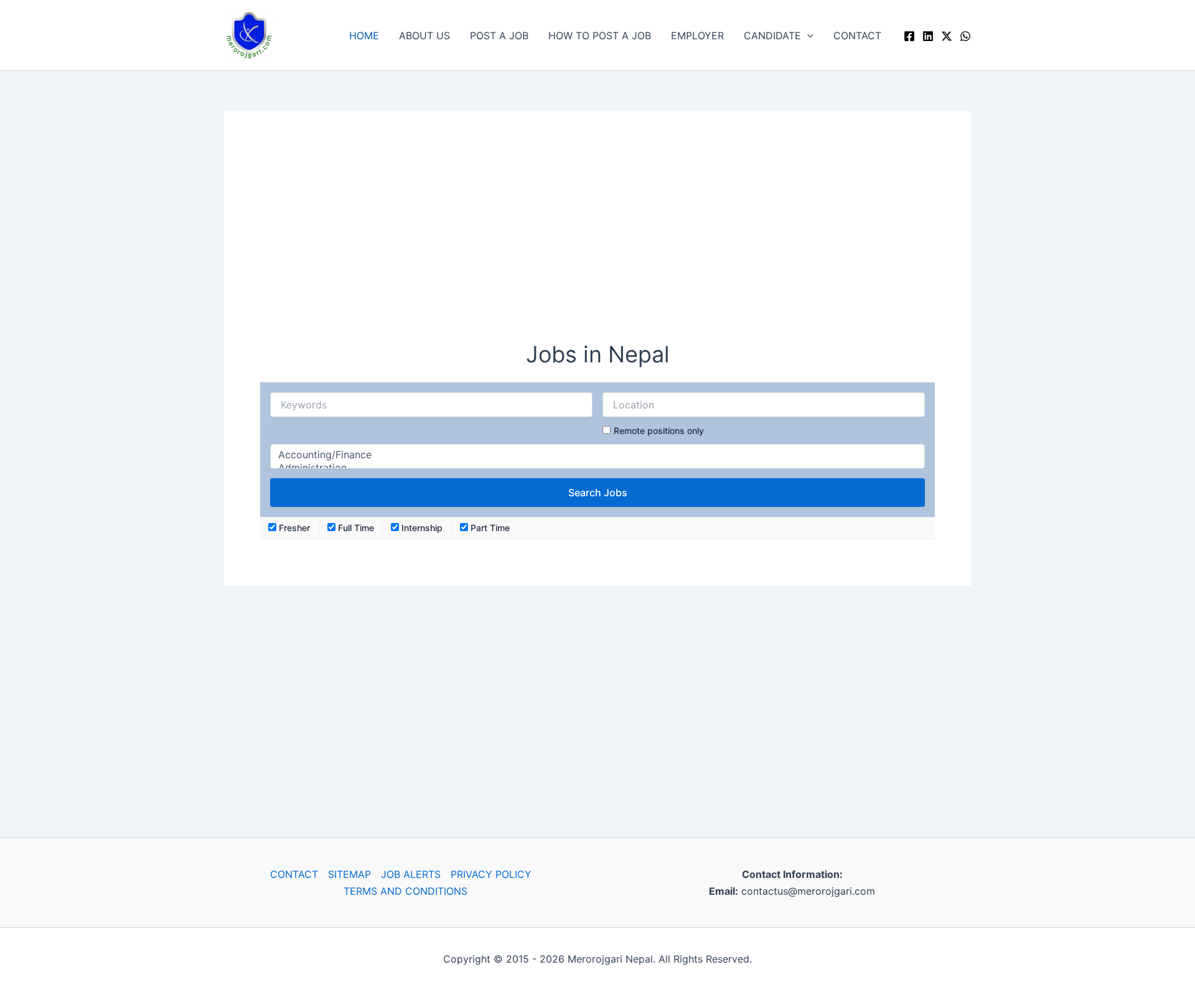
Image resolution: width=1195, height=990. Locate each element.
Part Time (489, 527)
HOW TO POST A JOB (599, 35)
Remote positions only (659, 430)
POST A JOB (499, 35)
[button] (807, 35)
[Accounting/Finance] (597, 454)
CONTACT (857, 35)
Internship (421, 527)
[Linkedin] (928, 36)
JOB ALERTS (411, 874)
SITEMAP (349, 874)
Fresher (293, 527)
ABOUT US (424, 35)
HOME (364, 35)
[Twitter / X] (946, 36)
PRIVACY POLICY (491, 874)
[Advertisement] (597, 234)
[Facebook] (909, 36)
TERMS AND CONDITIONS (405, 891)
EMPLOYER (697, 35)
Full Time (354, 527)
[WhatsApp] (965, 36)
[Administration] (597, 467)
